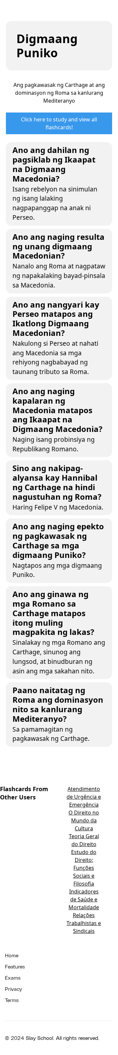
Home (11, 955)
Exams (13, 977)
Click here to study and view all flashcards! (59, 123)
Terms (12, 1000)
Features (15, 966)
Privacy (13, 989)
